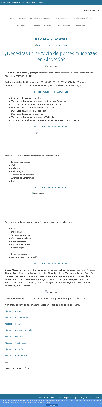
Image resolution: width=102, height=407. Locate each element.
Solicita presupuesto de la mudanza (51, 92)
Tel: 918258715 (43, 38)
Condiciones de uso (46, 397)
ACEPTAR (52, 405)
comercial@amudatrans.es (10, 2)
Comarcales (80, 26)
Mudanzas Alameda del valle (18, 330)
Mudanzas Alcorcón (14, 349)
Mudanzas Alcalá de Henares (18, 317)
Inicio (12, 18)
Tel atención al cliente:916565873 (33, 2)
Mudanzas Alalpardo (14, 311)
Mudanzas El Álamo (14, 336)
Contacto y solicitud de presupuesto (34, 18)
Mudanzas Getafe (13, 324)
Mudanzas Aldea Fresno (16, 355)
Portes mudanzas (61, 18)
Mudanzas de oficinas (83, 18)
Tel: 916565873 (91, 10)
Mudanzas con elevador (41, 26)
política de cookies (16, 402)
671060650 (60, 38)
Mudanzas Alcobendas (15, 343)
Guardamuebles (63, 26)
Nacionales (22, 26)
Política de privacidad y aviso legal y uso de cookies (78, 397)
